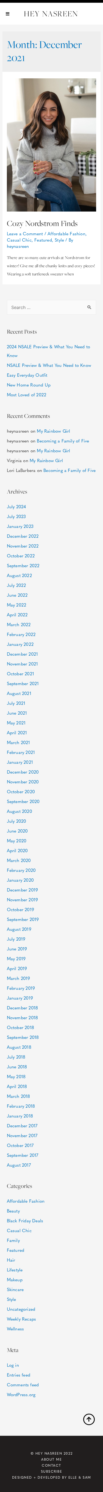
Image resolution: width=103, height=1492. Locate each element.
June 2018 (17, 1066)
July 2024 (16, 506)
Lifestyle (15, 1270)
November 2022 (23, 546)
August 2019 (19, 929)
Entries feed (18, 1375)
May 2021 (16, 723)
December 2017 (22, 1125)
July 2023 (16, 516)
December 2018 (22, 1007)
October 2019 (20, 909)
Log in (13, 1365)
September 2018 (23, 1037)
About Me (51, 1459)
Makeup (15, 1279)
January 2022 (20, 644)
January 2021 (20, 762)
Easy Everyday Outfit (27, 375)
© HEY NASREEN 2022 (51, 1453)
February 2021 (21, 752)
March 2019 (18, 978)
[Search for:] (51, 307)
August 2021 (19, 693)
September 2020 (23, 801)
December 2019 (22, 890)
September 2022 (23, 565)
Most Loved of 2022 (26, 394)
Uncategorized (21, 1309)
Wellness (15, 1328)
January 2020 (20, 880)
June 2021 (17, 713)
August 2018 (19, 1047)
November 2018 (22, 1017)
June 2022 (17, 595)
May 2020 (17, 840)
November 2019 (22, 899)
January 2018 (20, 1116)
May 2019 (16, 958)
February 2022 (21, 634)
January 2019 (20, 998)
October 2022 (21, 555)
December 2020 (23, 772)
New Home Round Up (29, 385)
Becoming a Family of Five (63, 441)
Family (13, 1240)
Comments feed (23, 1384)
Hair (11, 1260)
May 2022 (16, 605)
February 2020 (21, 870)
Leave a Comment (25, 233)
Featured (43, 240)
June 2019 (17, 949)
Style (59, 240)
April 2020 (17, 850)
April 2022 (17, 614)
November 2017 (22, 1135)
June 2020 (17, 831)
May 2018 (16, 1076)
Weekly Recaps (21, 1319)
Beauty (13, 1211)
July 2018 (16, 1057)
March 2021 (18, 742)
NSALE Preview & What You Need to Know (49, 365)
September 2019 (23, 919)
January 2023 (20, 526)
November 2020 (23, 781)
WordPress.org (21, 1394)
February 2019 (21, 988)
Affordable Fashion (66, 233)
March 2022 (19, 624)
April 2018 (17, 1086)
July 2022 (16, 585)
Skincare (15, 1289)
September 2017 (22, 1155)
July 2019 (16, 939)
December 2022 (23, 536)
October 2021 (20, 673)
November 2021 (22, 664)
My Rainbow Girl (53, 431)
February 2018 (21, 1106)
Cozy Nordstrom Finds (42, 223)
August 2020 (19, 811)
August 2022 (19, 575)
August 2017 (19, 1165)
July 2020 (16, 821)
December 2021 (22, 654)
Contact (51, 1465)
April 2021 (17, 732)
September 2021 (23, 683)
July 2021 (16, 703)
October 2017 (20, 1145)
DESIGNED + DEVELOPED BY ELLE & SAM (51, 1477)
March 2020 (19, 860)
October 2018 (20, 1027)
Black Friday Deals (25, 1220)
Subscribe (51, 1471)
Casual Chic (19, 240)
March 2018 (18, 1096)
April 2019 (17, 968)
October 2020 (21, 791)
